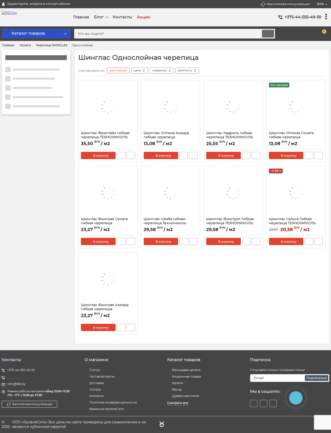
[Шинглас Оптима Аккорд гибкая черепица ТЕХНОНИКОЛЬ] (171, 107)
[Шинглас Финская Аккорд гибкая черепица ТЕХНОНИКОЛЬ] (108, 279)
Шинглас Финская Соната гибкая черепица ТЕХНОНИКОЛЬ (104, 223)
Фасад (177, 389)
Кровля (177, 383)
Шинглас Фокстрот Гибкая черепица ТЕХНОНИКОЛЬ (230, 221)
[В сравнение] (130, 155)
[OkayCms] (161, 424)
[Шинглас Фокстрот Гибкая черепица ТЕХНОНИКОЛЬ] (233, 193)
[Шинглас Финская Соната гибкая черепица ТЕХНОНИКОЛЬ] (108, 193)
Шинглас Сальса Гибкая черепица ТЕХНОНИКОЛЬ (292, 221)
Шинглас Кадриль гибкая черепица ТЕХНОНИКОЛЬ (229, 135)
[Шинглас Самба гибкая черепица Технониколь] (171, 193)
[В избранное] (132, 86)
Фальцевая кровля (186, 370)
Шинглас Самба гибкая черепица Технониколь (165, 221)
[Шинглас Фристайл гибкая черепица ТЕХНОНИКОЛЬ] (108, 107)
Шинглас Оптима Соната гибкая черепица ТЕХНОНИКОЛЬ (291, 137)
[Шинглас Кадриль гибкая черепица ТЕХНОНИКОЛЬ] (233, 107)
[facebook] (253, 403)
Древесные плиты (185, 396)
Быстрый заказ (121, 155)
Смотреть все (177, 403)
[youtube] (273, 403)
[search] (268, 34)
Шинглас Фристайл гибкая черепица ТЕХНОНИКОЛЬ (105, 135)
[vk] (263, 403)
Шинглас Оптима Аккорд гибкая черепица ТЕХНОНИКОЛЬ (166, 137)
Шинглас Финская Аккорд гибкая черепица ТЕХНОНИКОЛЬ (104, 309)
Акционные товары (186, 376)
